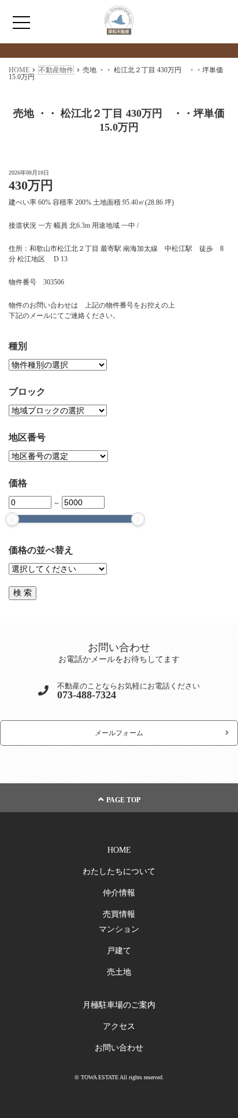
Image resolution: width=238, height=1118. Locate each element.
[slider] (12, 519)
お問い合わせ (119, 1047)
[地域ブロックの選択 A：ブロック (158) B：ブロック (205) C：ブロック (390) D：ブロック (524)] (58, 410)
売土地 (119, 972)
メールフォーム (119, 733)
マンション (119, 929)
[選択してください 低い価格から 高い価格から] (58, 569)
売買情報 (119, 914)
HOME (119, 850)
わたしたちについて (119, 871)
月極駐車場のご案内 (119, 1005)
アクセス (119, 1026)
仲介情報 (119, 893)
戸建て (119, 950)
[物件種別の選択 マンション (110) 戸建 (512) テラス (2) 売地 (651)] (58, 365)
